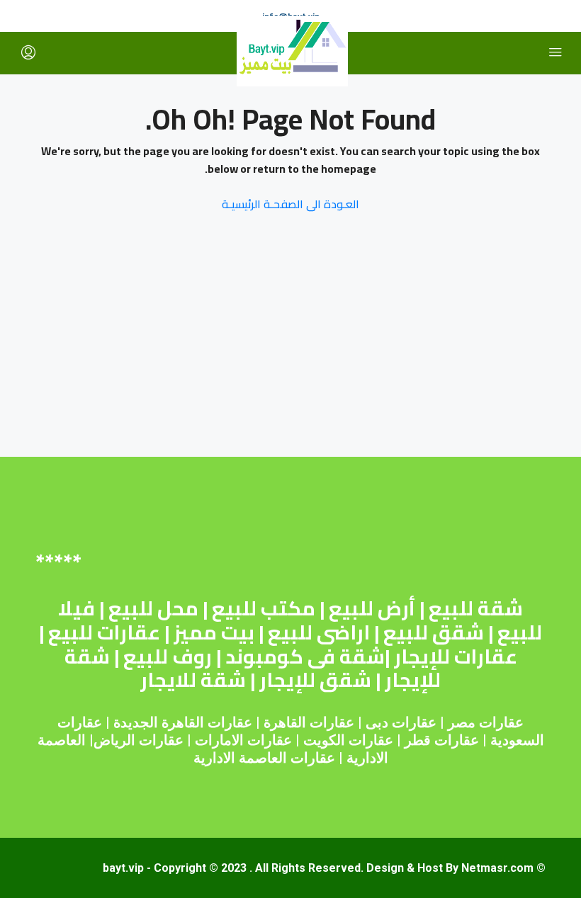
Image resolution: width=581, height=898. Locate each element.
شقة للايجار (193, 679)
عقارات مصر (486, 722)
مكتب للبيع (263, 608)
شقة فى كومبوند (305, 656)
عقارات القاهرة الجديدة (182, 722)
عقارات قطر (442, 740)
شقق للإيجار (315, 679)
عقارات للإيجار (455, 656)
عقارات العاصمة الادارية (264, 757)
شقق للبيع (433, 632)
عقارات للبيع (104, 632)
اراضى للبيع (319, 632)
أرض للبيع (372, 608)
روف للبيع (167, 656)
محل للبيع (153, 608)
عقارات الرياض (139, 740)
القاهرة (285, 722)
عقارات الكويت (348, 740)
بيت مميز (214, 632)
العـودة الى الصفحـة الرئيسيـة (290, 204)
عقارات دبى (401, 722)
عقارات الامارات (243, 740)
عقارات (332, 722)
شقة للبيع (476, 608)
